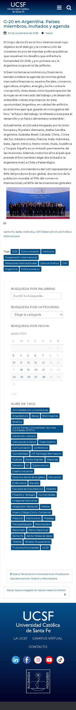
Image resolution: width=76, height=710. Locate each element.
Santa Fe (9, 231)
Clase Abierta (47, 441)
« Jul (13, 393)
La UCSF (21, 638)
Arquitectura (20, 415)
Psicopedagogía (22, 524)
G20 (15, 251)
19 (28, 369)
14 (43, 362)
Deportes (52, 459)
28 (43, 376)
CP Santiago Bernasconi (46, 453)
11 (21, 362)
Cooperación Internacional (21, 257)
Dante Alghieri (34, 459)
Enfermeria (19, 483)
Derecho (17, 465)
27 (35, 376)
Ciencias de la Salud (24, 441)
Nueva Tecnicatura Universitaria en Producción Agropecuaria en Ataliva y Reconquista (39, 576)
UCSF (45, 547)
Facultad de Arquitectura (27, 488)
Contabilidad (20, 453)
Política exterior (30, 269)
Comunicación (30, 251)
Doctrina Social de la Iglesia (28, 477)
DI (27, 465)
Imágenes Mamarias (24, 500)
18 (21, 369)
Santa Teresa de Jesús (39, 535)
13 (35, 362)
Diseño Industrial (22, 471)
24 (14, 376)
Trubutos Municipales (25, 547)
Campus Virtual (47, 638)
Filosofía (51, 488)
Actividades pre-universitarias (30, 410)
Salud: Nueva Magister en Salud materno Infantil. (36, 590)
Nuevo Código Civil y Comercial (31, 512)
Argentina (11, 269)
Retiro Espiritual (38, 530)
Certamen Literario (24, 436)
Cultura (17, 459)
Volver (49, 33)
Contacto (38, 647)
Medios (45, 506)
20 (36, 369)
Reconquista (42, 524)
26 (28, 376)
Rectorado (18, 530)
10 (14, 362)
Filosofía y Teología (23, 494)
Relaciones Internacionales (21, 263)
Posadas (49, 518)
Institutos (29, 231)
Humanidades (46, 494)
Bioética (17, 421)
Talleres (16, 541)
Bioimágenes (50, 415)
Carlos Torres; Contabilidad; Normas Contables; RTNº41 (34, 429)
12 (28, 362)
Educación (55, 477)
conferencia (41, 447)
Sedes (18, 231)
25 (21, 376)
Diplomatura (41, 465)
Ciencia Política (49, 263)
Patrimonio (33, 518)
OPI (64, 263)
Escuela (34, 483)
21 (43, 369)
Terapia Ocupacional (37, 541)
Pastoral (17, 518)
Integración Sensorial (25, 506)
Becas (35, 415)
